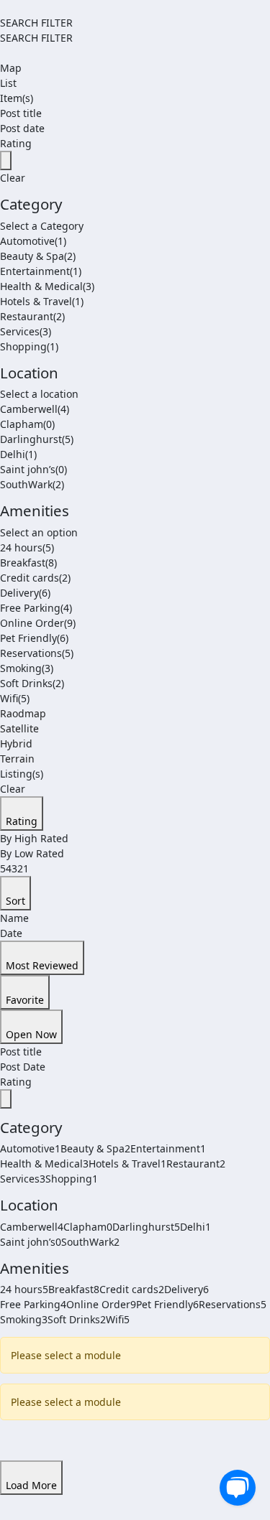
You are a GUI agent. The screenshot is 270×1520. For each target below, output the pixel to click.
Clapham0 (87, 1227)
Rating (21, 821)
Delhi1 (195, 1227)
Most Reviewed (42, 965)
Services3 (22, 1178)
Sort (15, 901)
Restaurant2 (195, 1163)
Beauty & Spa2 (95, 1148)
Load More (31, 1485)
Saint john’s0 (30, 1242)
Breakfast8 (73, 1289)
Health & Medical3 (44, 1163)
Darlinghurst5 (146, 1227)
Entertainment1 (168, 1148)
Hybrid (16, 743)
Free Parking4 (33, 1304)
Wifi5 (118, 1319)
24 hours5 (24, 1289)
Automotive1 (30, 1148)
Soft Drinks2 (77, 1319)
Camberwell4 (31, 1227)
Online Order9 (101, 1304)
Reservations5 (232, 1304)
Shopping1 (71, 1178)
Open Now (31, 1034)
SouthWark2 (90, 1242)
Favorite (25, 1000)
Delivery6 (186, 1289)
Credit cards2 (131, 1289)
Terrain (17, 758)
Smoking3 (24, 1319)
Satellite (19, 728)
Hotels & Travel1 (127, 1163)
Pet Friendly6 (167, 1304)
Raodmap (23, 713)
